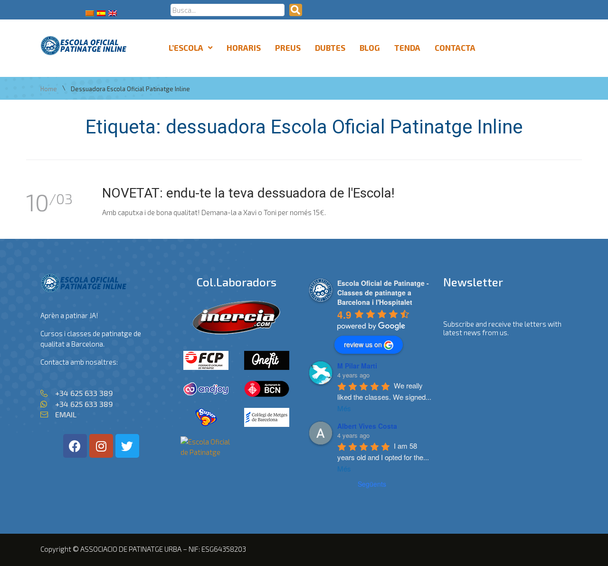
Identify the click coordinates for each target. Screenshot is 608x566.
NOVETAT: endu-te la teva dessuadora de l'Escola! (248, 193)
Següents (372, 484)
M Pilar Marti (357, 365)
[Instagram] (101, 446)
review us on (363, 344)
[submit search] (295, 10)
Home (48, 89)
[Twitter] (127, 446)
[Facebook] (75, 446)
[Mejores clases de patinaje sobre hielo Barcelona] (206, 452)
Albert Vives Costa (367, 426)
